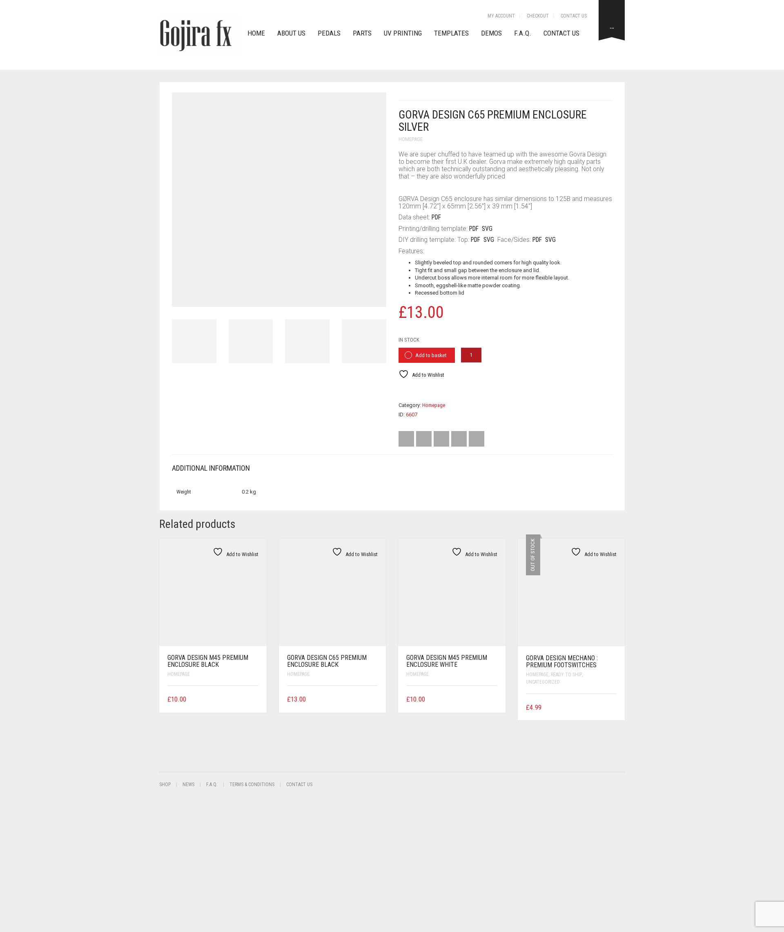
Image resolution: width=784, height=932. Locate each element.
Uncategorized (543, 682)
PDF (436, 217)
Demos (491, 33)
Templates (451, 33)
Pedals (329, 33)
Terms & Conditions (251, 784)
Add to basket (431, 355)
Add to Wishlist (427, 375)
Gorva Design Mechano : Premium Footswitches (562, 661)
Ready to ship (566, 674)
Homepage (411, 139)
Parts (362, 33)
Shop (165, 784)
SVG (487, 228)
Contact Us (574, 16)
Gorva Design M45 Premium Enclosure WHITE (446, 661)
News (188, 784)
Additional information (211, 468)
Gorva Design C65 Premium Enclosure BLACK (327, 661)
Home (256, 33)
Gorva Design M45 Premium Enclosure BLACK (207, 661)
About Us (291, 33)
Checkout (538, 16)
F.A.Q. (522, 33)
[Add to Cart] (255, 698)
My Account (501, 16)
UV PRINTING (403, 33)
